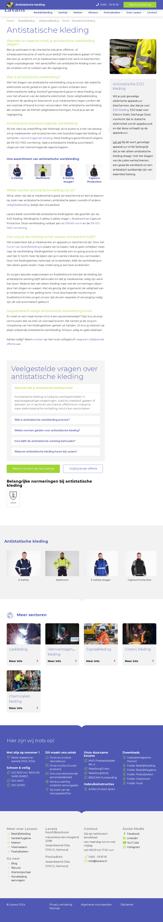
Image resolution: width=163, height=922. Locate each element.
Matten (16, 842)
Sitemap (54, 908)
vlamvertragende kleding (36, 138)
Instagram (133, 847)
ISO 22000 (18, 785)
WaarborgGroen (99, 768)
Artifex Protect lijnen (102, 789)
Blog (14, 863)
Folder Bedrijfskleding (141, 765)
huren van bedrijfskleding (23, 246)
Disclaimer (127, 904)
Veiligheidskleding (49, 20)
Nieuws (16, 867)
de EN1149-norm (71, 223)
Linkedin (132, 838)
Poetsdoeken (19, 851)
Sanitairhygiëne (21, 838)
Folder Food (135, 783)
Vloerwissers (19, 847)
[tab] (44, 13)
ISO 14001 (17, 780)
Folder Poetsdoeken (140, 774)
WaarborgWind (98, 773)
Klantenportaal (21, 872)
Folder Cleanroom (138, 778)
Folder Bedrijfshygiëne (141, 769)
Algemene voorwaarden (96, 904)
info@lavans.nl (98, 861)
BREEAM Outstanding (103, 777)
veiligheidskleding (18, 204)
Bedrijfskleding (26, 20)
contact (38, 339)
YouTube (133, 842)
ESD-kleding (121, 109)
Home (10, 20)
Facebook (133, 833)
